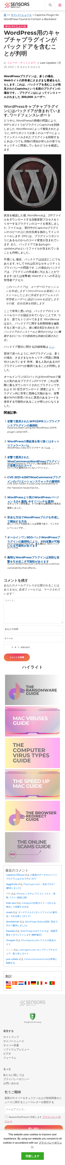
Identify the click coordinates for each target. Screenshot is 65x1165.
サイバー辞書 (11, 1045)
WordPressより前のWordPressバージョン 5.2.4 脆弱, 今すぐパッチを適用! (33, 499)
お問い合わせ (11, 1083)
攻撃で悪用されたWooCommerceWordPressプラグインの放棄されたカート (33, 458)
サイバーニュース (21, 15)
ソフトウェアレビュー (16, 1049)
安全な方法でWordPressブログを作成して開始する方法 (33, 519)
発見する (8, 1031)
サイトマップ (11, 1037)
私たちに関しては (13, 1075)
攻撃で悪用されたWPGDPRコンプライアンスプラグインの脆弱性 (33, 423)
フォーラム (9, 1057)
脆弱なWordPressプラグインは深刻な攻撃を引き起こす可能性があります (33, 559)
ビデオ (7, 1053)
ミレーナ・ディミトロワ (21, 62)
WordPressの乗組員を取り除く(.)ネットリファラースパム (33, 443)
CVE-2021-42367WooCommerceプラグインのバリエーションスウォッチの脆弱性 (34, 479)
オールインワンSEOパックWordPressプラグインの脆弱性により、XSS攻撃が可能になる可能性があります (33, 539)
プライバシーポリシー (16, 1079)
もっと (7, 1069)
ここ (51, 346)
